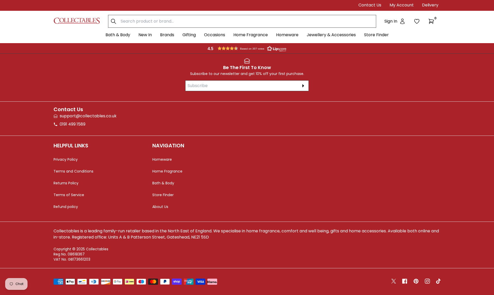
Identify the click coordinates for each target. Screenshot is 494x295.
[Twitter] (393, 281)
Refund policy (66, 206)
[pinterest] (416, 281)
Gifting (189, 35)
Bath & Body (117, 35)
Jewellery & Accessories (331, 35)
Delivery (430, 5)
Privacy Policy (66, 159)
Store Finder (376, 35)
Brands (167, 35)
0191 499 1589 (72, 124)
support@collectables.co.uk (88, 116)
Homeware (287, 35)
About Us (160, 206)
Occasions (214, 35)
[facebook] (404, 281)
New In (145, 35)
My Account (402, 5)
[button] (432, 21)
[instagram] (427, 281)
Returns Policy (66, 183)
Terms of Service (69, 194)
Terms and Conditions (73, 171)
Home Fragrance (250, 35)
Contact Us (369, 5)
